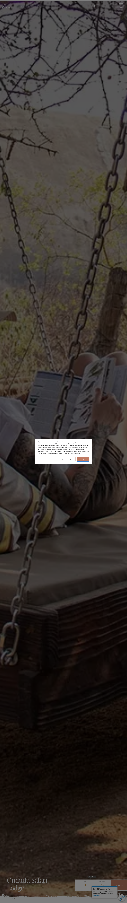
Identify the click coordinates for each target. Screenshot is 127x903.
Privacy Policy (58, 445)
